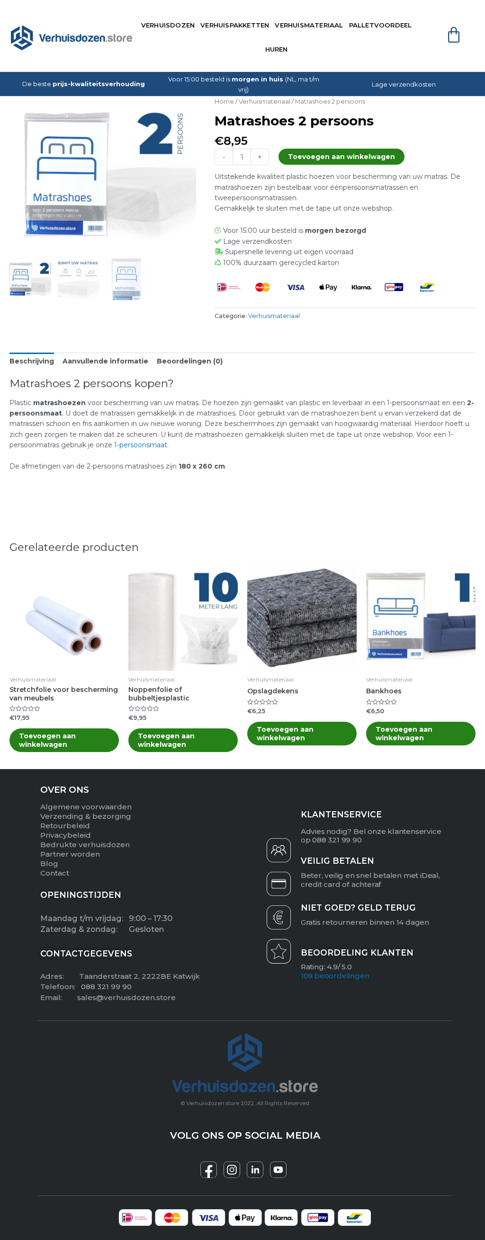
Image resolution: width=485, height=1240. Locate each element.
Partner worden (70, 854)
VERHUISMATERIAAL (309, 25)
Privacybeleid (65, 835)
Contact (54, 872)
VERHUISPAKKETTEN (234, 25)
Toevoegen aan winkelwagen (341, 156)
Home (224, 101)
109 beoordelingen (335, 975)
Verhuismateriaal (264, 101)
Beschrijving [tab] (31, 361)
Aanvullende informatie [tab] (105, 361)
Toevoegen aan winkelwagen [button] (47, 740)
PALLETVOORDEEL (380, 25)
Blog (49, 863)
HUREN (276, 49)
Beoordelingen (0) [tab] (190, 361)
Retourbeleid (65, 825)
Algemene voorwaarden (86, 806)
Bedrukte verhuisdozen (85, 844)
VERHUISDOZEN (168, 25)
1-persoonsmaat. (141, 445)
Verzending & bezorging (85, 816)
